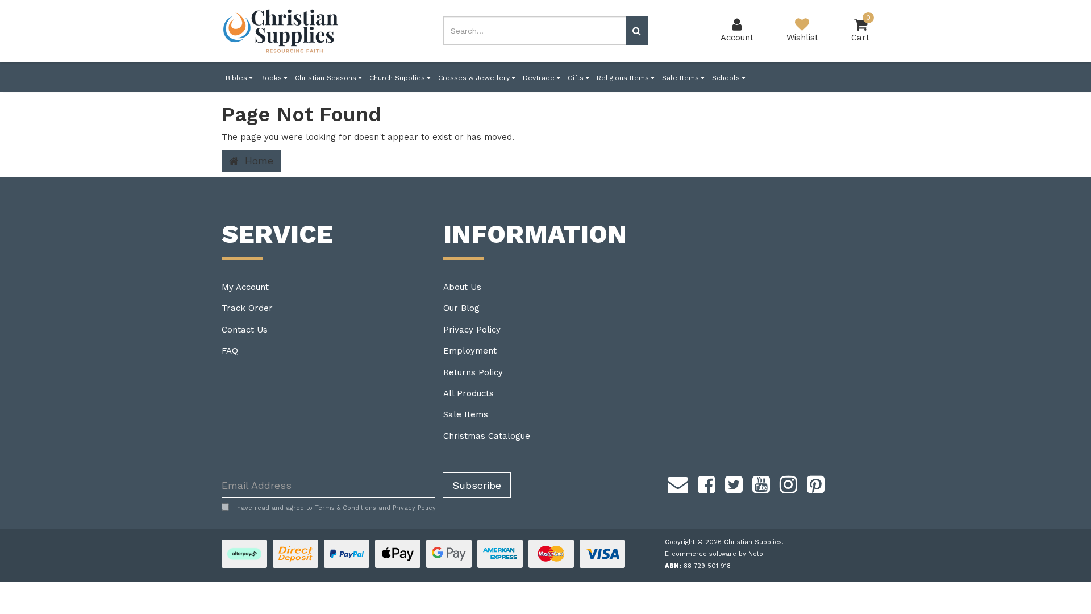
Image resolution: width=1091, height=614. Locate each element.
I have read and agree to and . (335, 508)
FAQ (230, 351)
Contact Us (245, 330)
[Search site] (637, 30)
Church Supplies (398, 78)
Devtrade (540, 78)
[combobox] (534, 30)
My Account (245, 287)
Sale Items (681, 78)
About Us (462, 287)
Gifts (577, 78)
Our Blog (461, 308)
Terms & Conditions (345, 508)
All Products (468, 393)
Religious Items (624, 78)
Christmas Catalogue (486, 436)
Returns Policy (473, 372)
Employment (470, 351)
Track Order (247, 308)
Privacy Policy (472, 330)
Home (257, 161)
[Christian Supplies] (281, 31)
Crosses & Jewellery (475, 78)
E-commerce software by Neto (714, 554)
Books (272, 78)
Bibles (237, 78)
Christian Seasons (327, 78)
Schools (727, 78)
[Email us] (678, 482)
